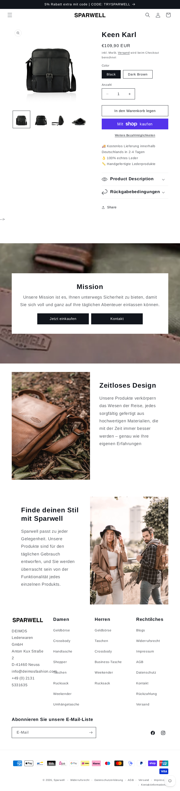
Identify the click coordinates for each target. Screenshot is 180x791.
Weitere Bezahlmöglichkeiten (135, 135)
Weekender (62, 694)
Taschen (60, 672)
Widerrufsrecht (148, 641)
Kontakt (117, 319)
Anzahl (107, 84)
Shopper (60, 662)
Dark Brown (138, 74)
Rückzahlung (146, 694)
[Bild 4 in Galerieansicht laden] (79, 119)
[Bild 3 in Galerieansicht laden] (60, 119)
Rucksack (61, 683)
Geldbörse (61, 630)
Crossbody (61, 641)
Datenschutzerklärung (108, 780)
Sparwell (59, 780)
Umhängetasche (66, 704)
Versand (124, 52)
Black (111, 74)
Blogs (140, 630)
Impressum (145, 651)
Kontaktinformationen (154, 784)
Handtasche (62, 651)
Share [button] (112, 207)
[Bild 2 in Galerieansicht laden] (40, 119)
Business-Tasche (108, 662)
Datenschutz (146, 672)
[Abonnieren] (91, 732)
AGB (139, 662)
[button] (10, 15)
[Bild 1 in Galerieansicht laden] (21, 119)
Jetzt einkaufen (63, 319)
